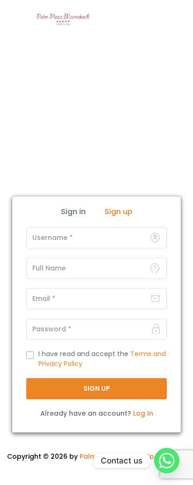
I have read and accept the (102, 358)
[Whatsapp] (166, 460)
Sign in (73, 211)
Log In (143, 413)
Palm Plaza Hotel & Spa (119, 456)
